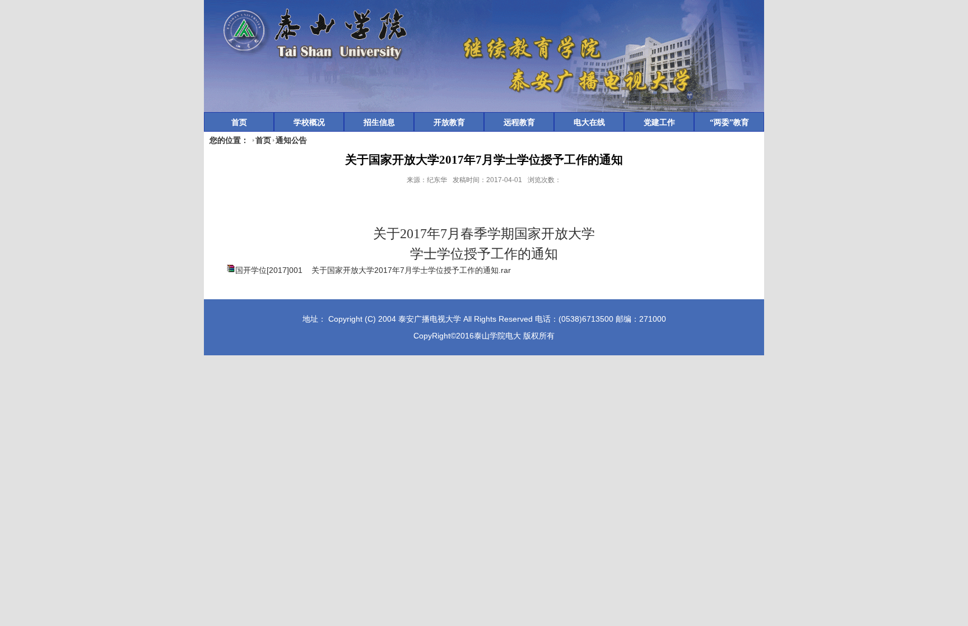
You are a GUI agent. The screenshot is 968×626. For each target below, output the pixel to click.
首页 (263, 140)
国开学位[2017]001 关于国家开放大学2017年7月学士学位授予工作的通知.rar (373, 270)
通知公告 (291, 140)
